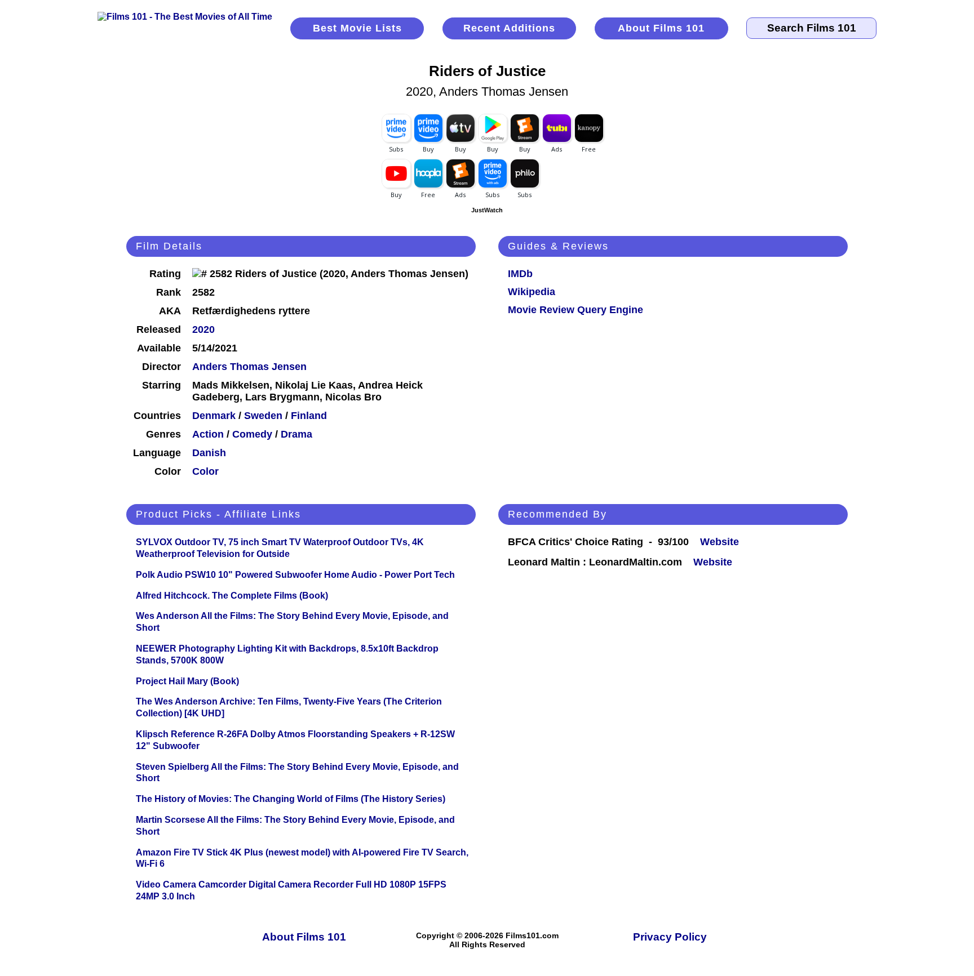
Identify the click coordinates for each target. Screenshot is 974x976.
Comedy (252, 434)
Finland (309, 415)
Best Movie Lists (357, 28)
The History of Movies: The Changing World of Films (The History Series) (290, 799)
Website (719, 541)
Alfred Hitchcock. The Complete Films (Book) (232, 595)
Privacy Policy (670, 937)
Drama (296, 434)
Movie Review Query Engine (575, 309)
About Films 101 (661, 28)
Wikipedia (531, 291)
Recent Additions (509, 28)
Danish (209, 452)
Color (205, 471)
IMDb (520, 273)
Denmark (214, 415)
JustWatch (487, 210)
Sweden (263, 415)
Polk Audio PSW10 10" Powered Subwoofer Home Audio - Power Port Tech (295, 575)
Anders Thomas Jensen (249, 366)
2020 (203, 329)
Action (208, 434)
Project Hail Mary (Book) (187, 681)
